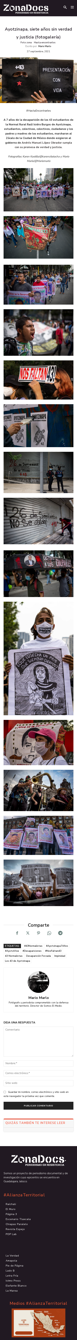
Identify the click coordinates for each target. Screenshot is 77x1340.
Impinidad (59, 956)
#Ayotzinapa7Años (57, 946)
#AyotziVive (12, 951)
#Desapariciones (32, 951)
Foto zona (26, 42)
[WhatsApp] (49, 933)
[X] (27, 933)
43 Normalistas (14, 956)
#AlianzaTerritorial (24, 1195)
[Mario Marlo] (38, 982)
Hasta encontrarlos (45, 42)
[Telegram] (60, 933)
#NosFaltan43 (53, 951)
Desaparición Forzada (38, 956)
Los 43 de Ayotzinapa (17, 961)
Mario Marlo (44, 46)
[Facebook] (17, 933)
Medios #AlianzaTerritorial (38, 1303)
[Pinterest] (38, 933)
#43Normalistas (33, 946)
